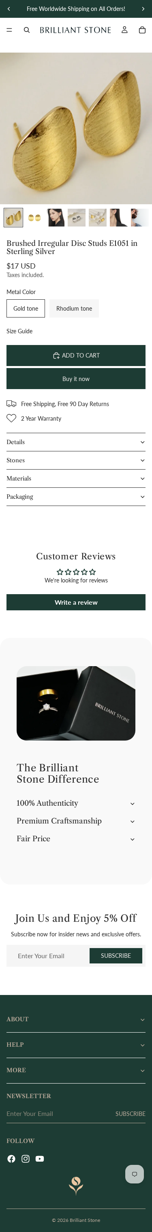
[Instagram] (25, 1159)
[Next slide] (143, 9)
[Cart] (142, 30)
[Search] (27, 30)
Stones (15, 460)
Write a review (76, 602)
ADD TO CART (81, 355)
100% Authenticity (47, 803)
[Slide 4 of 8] (77, 218)
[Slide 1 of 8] (13, 218)
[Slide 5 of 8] (98, 218)
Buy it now (76, 378)
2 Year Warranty (41, 418)
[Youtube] (40, 1159)
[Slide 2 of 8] (34, 218)
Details (15, 442)
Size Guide (19, 331)
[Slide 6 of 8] (119, 218)
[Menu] (9, 30)
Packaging (19, 496)
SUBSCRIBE (116, 955)
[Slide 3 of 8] (55, 218)
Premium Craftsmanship (59, 821)
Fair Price (33, 838)
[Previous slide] (9, 9)
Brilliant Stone (85, 1220)
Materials (18, 478)
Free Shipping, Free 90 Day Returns (65, 403)
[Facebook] (11, 1159)
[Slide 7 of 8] (140, 218)
